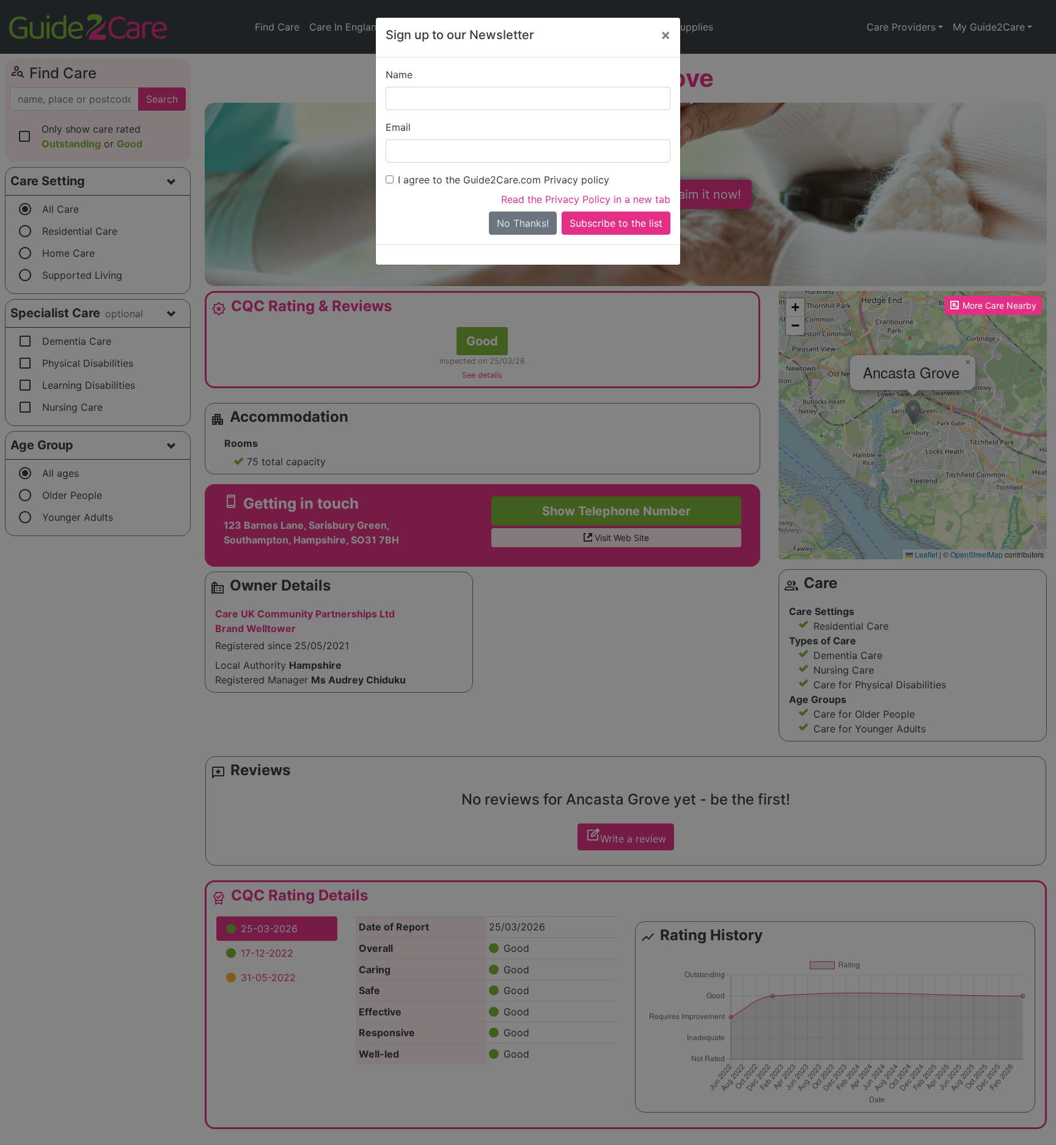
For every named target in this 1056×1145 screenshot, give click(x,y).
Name (399, 74)
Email (398, 127)
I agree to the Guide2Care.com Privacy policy (503, 180)
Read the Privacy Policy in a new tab (585, 199)
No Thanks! (523, 223)
